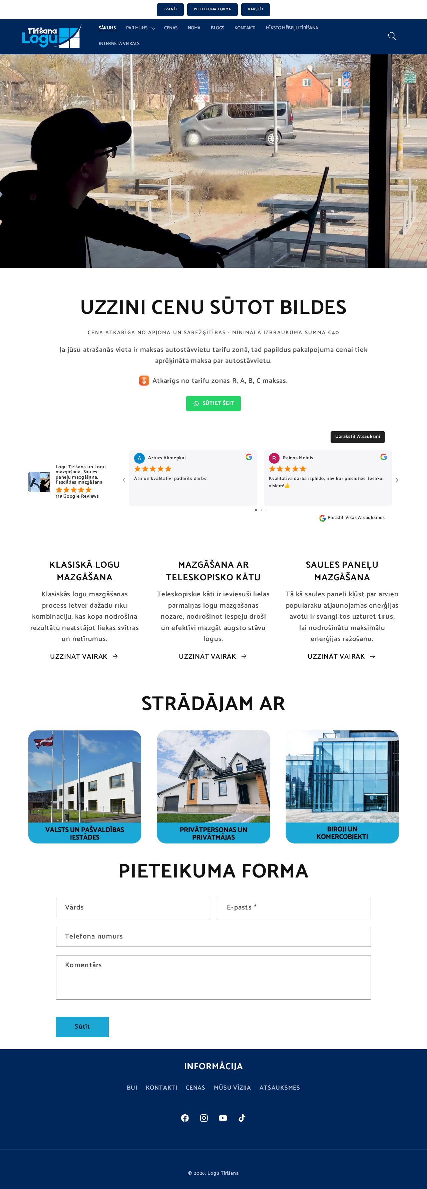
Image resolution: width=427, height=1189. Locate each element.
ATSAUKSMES (280, 1088)
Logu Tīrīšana (223, 1173)
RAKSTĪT (256, 9)
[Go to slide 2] (261, 510)
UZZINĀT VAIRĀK (78, 656)
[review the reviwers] (249, 459)
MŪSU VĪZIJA (232, 1088)
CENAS (195, 1088)
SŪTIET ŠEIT (219, 403)
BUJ (132, 1088)
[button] (140, 28)
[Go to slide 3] (266, 510)
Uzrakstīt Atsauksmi (357, 437)
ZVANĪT (170, 9)
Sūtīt (82, 1027)
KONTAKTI (161, 1088)
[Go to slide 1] (256, 510)
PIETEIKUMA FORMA (212, 9)
